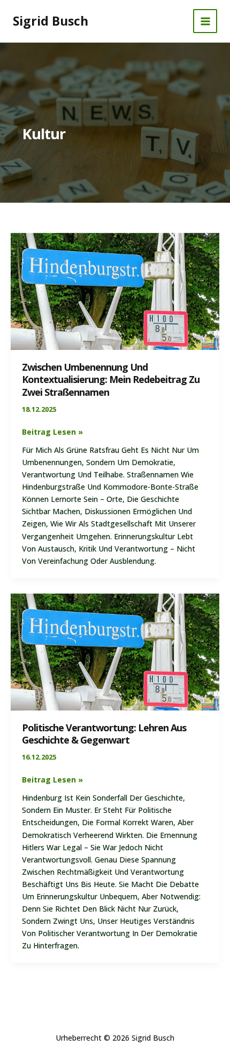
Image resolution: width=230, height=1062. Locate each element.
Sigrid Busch (50, 20)
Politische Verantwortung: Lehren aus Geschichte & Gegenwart (104, 733)
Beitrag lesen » (52, 431)
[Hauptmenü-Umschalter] (205, 21)
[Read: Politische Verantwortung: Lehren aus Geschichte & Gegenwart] (115, 650)
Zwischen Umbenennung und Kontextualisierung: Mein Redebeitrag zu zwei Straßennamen (111, 379)
